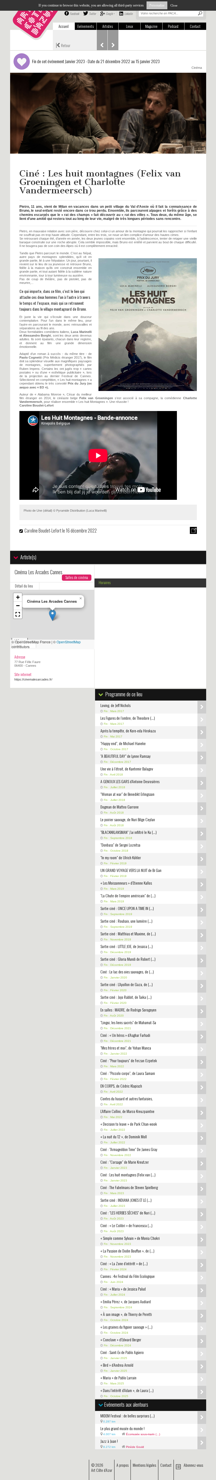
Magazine (151, 26)
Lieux (129, 26)
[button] (52, 615)
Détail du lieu (24, 586)
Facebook (74, 13)
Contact (195, 26)
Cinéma (197, 67)
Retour (63, 44)
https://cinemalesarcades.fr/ (33, 679)
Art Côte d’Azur (101, 1470)
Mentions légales (144, 1465)
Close (173, 5)
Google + (110, 13)
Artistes (107, 26)
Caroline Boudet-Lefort (42, 530)
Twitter (92, 13)
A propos (122, 1465)
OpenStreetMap (69, 641)
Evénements (85, 26)
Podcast (173, 26)
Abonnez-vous (193, 1465)
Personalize (157, 5)
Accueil (63, 26)
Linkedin (128, 13)
